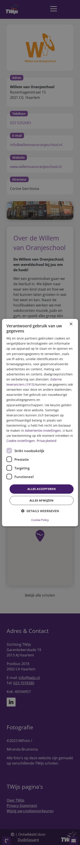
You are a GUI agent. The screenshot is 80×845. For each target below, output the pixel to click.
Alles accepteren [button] (41, 489)
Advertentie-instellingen (43, 430)
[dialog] (40, 422)
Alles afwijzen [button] (42, 500)
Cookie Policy (40, 520)
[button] (40, 510)
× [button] (70, 324)
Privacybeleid (46, 441)
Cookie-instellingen (20, 441)
